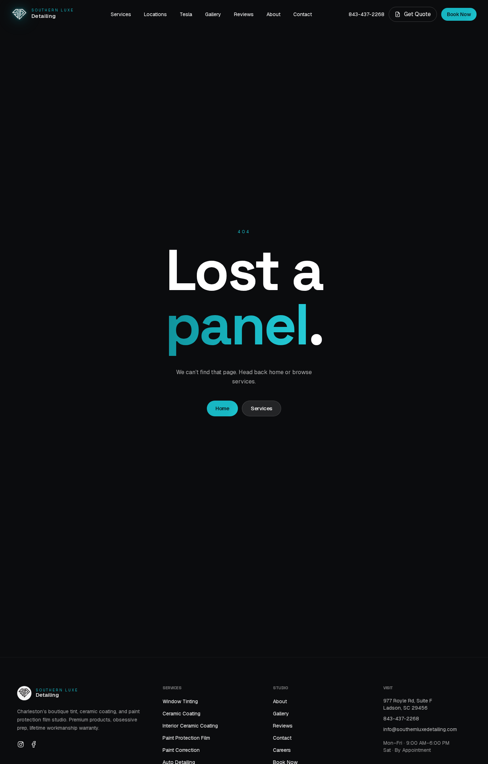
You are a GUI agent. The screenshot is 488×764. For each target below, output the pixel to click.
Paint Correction (181, 750)
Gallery (213, 14)
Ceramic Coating (181, 713)
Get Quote (417, 14)
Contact (302, 14)
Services (121, 14)
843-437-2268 (366, 14)
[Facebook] (33, 744)
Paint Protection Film (186, 738)
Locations (155, 14)
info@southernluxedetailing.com (420, 729)
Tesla (186, 14)
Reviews (244, 14)
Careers (282, 750)
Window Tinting (180, 701)
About (273, 14)
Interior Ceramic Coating (190, 726)
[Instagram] (20, 744)
